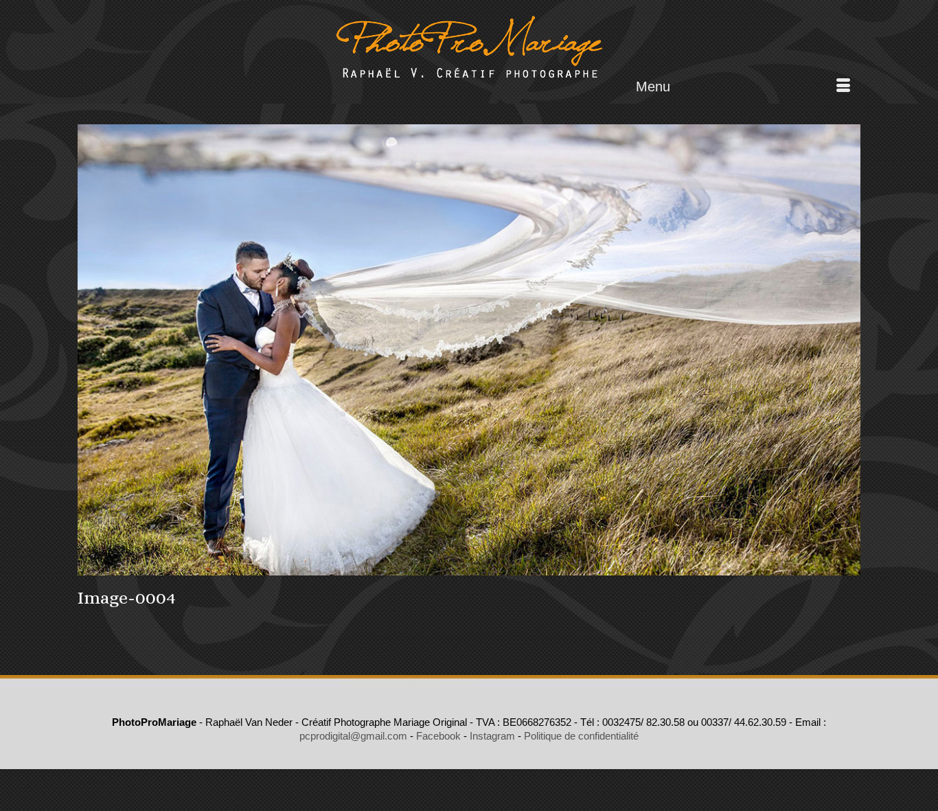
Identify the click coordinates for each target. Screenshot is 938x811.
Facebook (438, 736)
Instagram (492, 736)
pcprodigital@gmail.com (353, 736)
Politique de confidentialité (581, 736)
